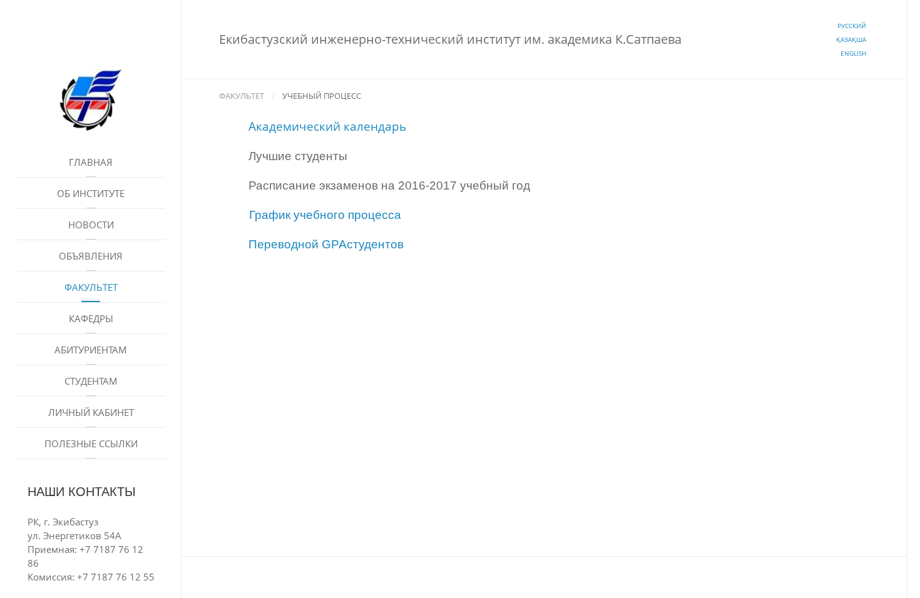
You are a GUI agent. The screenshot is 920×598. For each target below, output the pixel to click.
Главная (91, 162)
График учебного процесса (325, 214)
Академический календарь (327, 126)
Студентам (91, 381)
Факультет (91, 287)
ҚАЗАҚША (851, 39)
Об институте (91, 193)
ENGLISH (853, 53)
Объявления (91, 256)
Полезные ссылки (91, 443)
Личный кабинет (91, 412)
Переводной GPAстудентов (326, 244)
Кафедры (91, 318)
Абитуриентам (90, 349)
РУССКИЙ (851, 25)
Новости (91, 224)
